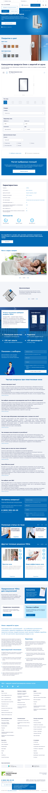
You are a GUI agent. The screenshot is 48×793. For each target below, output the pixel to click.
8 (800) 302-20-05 (7, 780)
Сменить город (14, 11)
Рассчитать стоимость (35, 599)
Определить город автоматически (9, 7)
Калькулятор (26, 5)
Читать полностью (4, 395)
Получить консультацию (35, 519)
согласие (30, 365)
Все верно (5, 11)
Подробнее (16, 536)
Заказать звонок (36, 5)
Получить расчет (24, 171)
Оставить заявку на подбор (35, 371)
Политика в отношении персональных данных (29, 790)
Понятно (32, 786)
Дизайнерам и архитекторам (39, 755)
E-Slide (2, 730)
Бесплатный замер (8, 23)
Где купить (7, 241)
